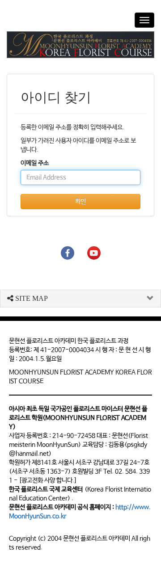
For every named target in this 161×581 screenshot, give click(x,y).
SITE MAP (30, 298)
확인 (80, 201)
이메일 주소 (35, 163)
